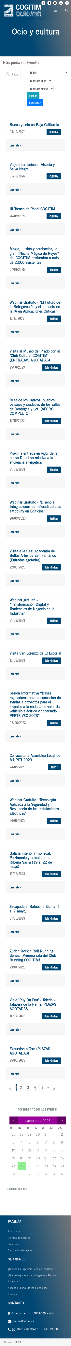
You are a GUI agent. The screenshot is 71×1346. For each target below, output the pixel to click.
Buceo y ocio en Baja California (34, 125)
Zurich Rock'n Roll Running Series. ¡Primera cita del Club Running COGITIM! (33, 956)
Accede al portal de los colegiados (28, 1288)
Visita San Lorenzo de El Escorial (35, 654)
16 (62, 1150)
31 (45, 1134)
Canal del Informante (20, 1251)
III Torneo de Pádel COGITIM (32, 209)
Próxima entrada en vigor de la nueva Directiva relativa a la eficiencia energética (33, 458)
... (48, 1086)
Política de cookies (19, 1238)
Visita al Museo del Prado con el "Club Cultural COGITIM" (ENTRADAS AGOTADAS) (35, 356)
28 (22, 1134)
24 (13, 1166)
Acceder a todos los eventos (38, 1109)
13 (37, 1150)
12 (29, 1150)
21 (45, 1158)
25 (22, 1166)
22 (54, 1158)
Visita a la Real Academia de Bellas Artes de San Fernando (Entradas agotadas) (33, 556)
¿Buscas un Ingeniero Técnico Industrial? (31, 1269)
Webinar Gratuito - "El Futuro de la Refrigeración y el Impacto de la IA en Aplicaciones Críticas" (35, 307)
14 (46, 1150)
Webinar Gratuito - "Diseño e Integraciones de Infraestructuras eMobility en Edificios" (35, 507)
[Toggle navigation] (55, 10)
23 (62, 1158)
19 (29, 1158)
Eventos (12, 1294)
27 (14, 1134)
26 (30, 1166)
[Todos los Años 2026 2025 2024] (39, 80)
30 (38, 1134)
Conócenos (14, 1244)
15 (53, 1150)
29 (30, 1134)
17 (13, 1158)
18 (21, 1158)
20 (38, 1158)
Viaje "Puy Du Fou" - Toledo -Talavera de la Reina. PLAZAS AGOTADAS (33, 1004)
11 (22, 1150)
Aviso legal (14, 1232)
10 (13, 1150)
